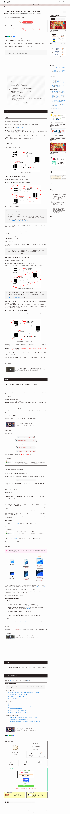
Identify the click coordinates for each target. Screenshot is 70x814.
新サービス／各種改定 (60, 68)
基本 (10, 80)
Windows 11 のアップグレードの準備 (14, 253)
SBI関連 (63, 93)
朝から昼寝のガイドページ (57, 108)
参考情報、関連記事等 (54, 218)
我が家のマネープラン (57, 104)
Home (28, 608)
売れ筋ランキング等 (16, 95)
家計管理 (56, 100)
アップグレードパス (14, 82)
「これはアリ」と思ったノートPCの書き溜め (23, 423)
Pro (29, 608)
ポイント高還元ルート (56, 70)
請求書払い (56, 82)
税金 (54, 99)
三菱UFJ (62, 96)
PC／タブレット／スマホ (16, 13)
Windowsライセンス (25, 13)
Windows (21, 13)
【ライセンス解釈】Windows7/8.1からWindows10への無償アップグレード (29, 368)
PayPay (57, 95)
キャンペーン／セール (56, 67)
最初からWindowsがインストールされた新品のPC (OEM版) (29, 621)
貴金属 (56, 105)
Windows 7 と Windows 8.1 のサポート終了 (15, 297)
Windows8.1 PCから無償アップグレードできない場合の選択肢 (21, 91)
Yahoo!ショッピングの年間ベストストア (21, 788)
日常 (7, 13)
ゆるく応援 (27, 810)
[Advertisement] (26, 65)
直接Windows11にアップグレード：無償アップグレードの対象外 (23, 86)
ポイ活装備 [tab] (58, 18)
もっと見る (26, 102)
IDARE (60, 85)
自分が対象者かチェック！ (26, 785)
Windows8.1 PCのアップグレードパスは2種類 (19, 85)
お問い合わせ (47, 810)
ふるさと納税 (59, 99)
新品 (26, 454)
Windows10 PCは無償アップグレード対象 (19, 84)
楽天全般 (56, 92)
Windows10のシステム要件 (13, 538)
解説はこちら (26, 783)
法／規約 (30, 13)
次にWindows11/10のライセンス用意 (58, 213)
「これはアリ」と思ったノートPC (18, 94)
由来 (24, 810)
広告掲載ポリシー (41, 810)
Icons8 (11, 680)
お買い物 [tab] (63, 18)
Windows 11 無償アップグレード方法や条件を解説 (17, 220)
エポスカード (62, 82)
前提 (11, 81)
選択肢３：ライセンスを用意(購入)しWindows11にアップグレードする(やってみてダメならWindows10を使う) (59, 210)
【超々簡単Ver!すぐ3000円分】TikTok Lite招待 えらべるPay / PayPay (38, 795)
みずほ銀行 (58, 102)
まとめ (52, 216)
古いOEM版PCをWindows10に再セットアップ (23, 635)
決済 (60, 78)
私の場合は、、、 (56, 215)
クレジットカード (55, 78)
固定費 (57, 96)
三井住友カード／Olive (56, 91)
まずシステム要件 (16, 100)
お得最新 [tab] (52, 18)
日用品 (26, 30)
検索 (64, 11)
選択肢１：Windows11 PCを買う (17, 92)
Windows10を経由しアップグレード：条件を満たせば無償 (22, 88)
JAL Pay (59, 81)
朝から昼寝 (7, 1)
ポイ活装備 (55, 71)
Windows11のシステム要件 (15, 523)
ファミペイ (54, 81)
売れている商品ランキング (32, 788)
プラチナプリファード (60, 80)
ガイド (22, 810)
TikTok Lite (61, 72)
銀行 (60, 92)
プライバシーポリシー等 (34, 810)
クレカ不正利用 (58, 86)
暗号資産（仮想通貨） (56, 97)
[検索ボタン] (60, 2)
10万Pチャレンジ (55, 74)
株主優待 (56, 72)
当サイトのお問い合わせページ (38, 586)
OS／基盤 (11, 13)
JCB (56, 85)
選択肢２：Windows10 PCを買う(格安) (18, 96)
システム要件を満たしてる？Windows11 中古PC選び (25, 460)
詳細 (10, 89)
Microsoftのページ (20, 127)
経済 (60, 100)
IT (5, 13)
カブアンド (60, 101)
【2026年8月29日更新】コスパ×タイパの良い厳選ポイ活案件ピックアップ (17, 795)
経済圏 (53, 95)
